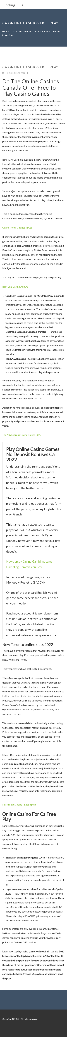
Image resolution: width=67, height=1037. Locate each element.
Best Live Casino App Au (15, 286)
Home (5, 31)
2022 (14, 31)
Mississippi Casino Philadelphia (19, 804)
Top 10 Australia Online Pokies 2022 (21, 434)
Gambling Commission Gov (24, 567)
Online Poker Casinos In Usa (17, 227)
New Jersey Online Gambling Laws (29, 561)
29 (34, 31)
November (25, 31)
